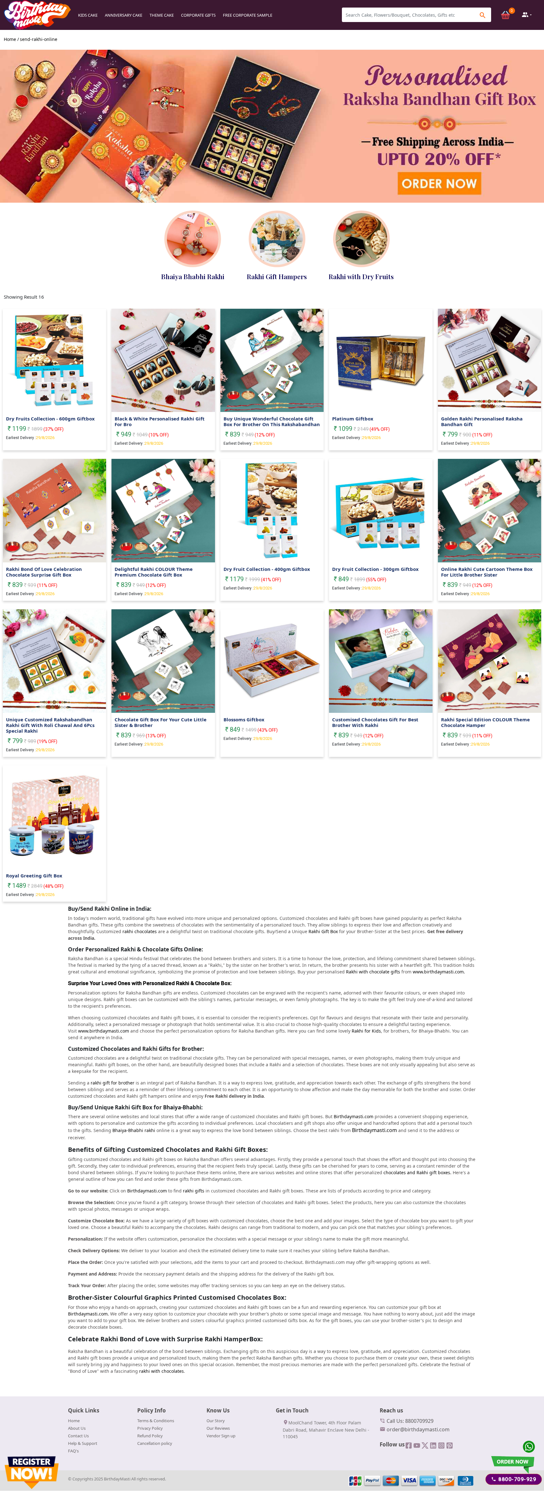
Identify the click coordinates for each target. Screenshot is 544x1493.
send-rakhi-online (38, 39)
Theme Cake (162, 15)
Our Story (216, 1420)
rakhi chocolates (139, 931)
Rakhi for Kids (366, 1031)
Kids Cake (88, 15)
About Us (77, 1428)
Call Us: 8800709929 (409, 1420)
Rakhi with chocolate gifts (373, 972)
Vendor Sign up (221, 1436)
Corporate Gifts (198, 15)
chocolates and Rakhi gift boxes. (417, 1172)
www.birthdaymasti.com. (439, 972)
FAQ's (73, 1451)
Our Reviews (218, 1428)
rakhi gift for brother (112, 1083)
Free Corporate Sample (247, 15)
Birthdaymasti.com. (88, 1314)
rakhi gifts (193, 1191)
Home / (11, 39)
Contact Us (78, 1436)
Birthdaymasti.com (353, 1116)
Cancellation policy (154, 1443)
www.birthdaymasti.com (103, 1031)
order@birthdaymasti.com (417, 1429)
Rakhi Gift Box (323, 931)
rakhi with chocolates (161, 1371)
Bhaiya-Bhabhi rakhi (133, 1130)
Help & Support (82, 1443)
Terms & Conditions (155, 1420)
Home (74, 1420)
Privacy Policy (150, 1428)
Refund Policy (150, 1436)
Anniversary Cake (123, 15)
